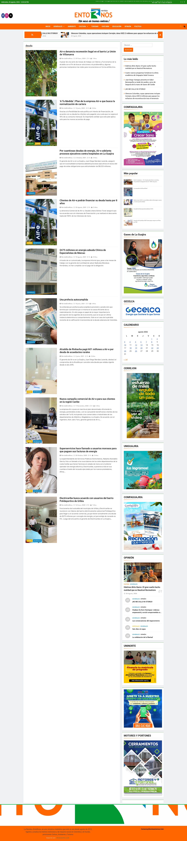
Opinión (128, 26)
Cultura (82, 26)
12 (136, 345)
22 (152, 348)
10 (125, 345)
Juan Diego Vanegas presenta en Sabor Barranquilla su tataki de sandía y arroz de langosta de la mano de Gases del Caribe (140, 82)
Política (137, 26)
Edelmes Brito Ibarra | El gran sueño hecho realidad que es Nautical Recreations (143, 2)
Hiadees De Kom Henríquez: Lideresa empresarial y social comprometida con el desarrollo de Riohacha (146, 612)
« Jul (125, 360)
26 (136, 351)
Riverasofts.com (63, 838)
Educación (116, 26)
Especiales (136, 626)
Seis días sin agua (139, 629)
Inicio (48, 26)
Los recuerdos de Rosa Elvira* (140, 188)
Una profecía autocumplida (74, 299)
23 (158, 348)
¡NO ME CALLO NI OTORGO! (135, 89)
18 (130, 348)
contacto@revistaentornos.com (152, 829)
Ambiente (72, 26)
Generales (57, 26)
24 (125, 351)
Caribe (38, 144)
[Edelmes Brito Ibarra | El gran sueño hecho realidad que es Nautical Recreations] (141, 37)
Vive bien (105, 26)
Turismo (94, 26)
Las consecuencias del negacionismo (146, 621)
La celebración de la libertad (142, 637)
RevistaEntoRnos (67, 58)
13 (141, 345)
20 (141, 348)
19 (136, 348)
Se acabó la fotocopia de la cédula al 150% (143, 208)
